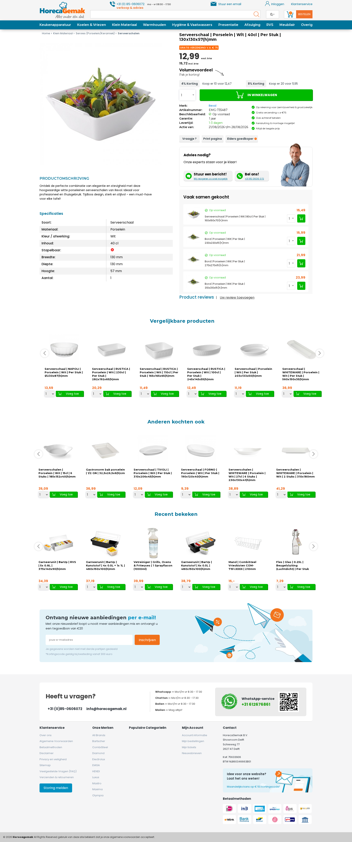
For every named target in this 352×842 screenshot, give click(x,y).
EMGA (96, 765)
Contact (229, 728)
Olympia (97, 795)
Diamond (98, 753)
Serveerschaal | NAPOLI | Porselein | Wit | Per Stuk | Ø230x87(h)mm (64, 372)
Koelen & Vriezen (91, 25)
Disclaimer (47, 753)
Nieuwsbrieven (192, 753)
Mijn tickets (189, 747)
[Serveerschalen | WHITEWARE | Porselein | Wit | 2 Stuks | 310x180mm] (295, 451)
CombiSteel (100, 747)
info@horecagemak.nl (106, 708)
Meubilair (287, 25)
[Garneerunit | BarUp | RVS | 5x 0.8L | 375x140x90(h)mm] (58, 543)
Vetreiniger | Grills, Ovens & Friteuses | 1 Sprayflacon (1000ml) (153, 566)
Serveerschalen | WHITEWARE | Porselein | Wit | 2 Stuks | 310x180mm (295, 473)
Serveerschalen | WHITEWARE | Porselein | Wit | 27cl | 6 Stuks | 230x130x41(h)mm (247, 475)
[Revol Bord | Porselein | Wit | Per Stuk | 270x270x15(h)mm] (193, 259)
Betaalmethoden (51, 747)
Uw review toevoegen (237, 297)
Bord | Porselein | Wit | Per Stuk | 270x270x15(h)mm (225, 263)
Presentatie (228, 25)
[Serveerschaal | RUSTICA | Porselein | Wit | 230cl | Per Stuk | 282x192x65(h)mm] (111, 350)
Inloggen (277, 4)
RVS (269, 25)
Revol (212, 106)
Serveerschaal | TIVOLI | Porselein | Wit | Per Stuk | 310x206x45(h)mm (153, 473)
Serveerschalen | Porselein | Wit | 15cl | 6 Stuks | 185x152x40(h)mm (57, 473)
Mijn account (192, 728)
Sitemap (45, 765)
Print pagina (212, 139)
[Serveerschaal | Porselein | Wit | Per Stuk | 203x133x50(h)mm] (254, 350)
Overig (306, 25)
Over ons (46, 735)
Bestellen (304, 14)
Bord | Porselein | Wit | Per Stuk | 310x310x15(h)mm (225, 286)
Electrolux (98, 759)
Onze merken (102, 728)
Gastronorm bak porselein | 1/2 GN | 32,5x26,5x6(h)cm (105, 471)
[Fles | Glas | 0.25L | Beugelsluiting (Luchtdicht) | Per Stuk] (295, 543)
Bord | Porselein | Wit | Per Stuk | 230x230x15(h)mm (225, 241)
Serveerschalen (129, 33)
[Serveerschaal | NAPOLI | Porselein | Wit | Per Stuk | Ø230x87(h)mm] (64, 350)
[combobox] (187, 95)
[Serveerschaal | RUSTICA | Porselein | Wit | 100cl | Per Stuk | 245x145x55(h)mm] (206, 350)
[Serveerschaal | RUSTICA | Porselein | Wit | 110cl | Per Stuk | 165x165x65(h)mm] (159, 350)
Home (46, 33)
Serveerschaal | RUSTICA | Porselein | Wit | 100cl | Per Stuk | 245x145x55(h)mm (206, 374)
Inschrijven (147, 640)
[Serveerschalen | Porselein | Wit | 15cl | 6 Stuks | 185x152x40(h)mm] (58, 451)
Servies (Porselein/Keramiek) (95, 33)
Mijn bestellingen (193, 741)
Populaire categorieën (147, 728)
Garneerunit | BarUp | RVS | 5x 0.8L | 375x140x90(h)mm (57, 566)
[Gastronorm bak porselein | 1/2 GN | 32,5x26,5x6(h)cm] (105, 451)
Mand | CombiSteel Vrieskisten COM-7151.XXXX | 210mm (242, 566)
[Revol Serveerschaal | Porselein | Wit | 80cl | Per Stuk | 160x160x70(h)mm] (193, 214)
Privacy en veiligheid (53, 759)
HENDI (96, 771)
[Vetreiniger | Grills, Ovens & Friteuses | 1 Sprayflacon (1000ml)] (153, 543)
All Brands (98, 735)
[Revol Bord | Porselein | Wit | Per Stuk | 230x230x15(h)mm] (193, 237)
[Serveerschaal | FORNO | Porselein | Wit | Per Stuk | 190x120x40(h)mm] (200, 451)
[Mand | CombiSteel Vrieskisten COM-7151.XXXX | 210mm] (248, 543)
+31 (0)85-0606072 (65, 708)
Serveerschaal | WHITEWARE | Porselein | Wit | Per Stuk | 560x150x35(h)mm (300, 374)
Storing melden (56, 787)
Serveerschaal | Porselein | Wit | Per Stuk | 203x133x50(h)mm (253, 372)
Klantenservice (301, 4)
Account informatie (194, 735)
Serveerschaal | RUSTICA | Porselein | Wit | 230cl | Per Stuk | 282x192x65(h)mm (111, 374)
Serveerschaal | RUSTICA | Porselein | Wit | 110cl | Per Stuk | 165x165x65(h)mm (159, 372)
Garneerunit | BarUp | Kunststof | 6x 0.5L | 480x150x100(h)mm (196, 566)
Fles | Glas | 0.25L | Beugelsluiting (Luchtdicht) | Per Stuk (292, 566)
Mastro (96, 783)
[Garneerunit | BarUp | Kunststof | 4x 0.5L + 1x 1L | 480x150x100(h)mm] (105, 543)
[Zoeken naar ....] (255, 14)
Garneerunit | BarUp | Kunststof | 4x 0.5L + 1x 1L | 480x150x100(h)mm (105, 566)
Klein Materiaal (124, 25)
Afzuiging (252, 25)
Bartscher (98, 741)
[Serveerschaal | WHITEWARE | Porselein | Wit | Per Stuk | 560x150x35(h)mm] (301, 350)
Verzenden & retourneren (57, 777)
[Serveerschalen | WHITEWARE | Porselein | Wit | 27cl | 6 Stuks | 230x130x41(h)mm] (248, 451)
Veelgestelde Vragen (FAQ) (58, 771)
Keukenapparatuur (55, 25)
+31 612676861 (256, 704)
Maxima (97, 789)
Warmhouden (154, 25)
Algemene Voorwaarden (56, 741)
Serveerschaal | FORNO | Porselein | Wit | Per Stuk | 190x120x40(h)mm (200, 473)
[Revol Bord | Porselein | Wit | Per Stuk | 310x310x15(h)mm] (193, 282)
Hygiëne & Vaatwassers (192, 25)
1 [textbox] (181, 95)
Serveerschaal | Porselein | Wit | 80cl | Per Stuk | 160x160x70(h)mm (235, 218)
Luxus (95, 777)
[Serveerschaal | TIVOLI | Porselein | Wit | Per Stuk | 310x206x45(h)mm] (153, 451)
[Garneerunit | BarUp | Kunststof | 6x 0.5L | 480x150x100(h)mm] (200, 543)
